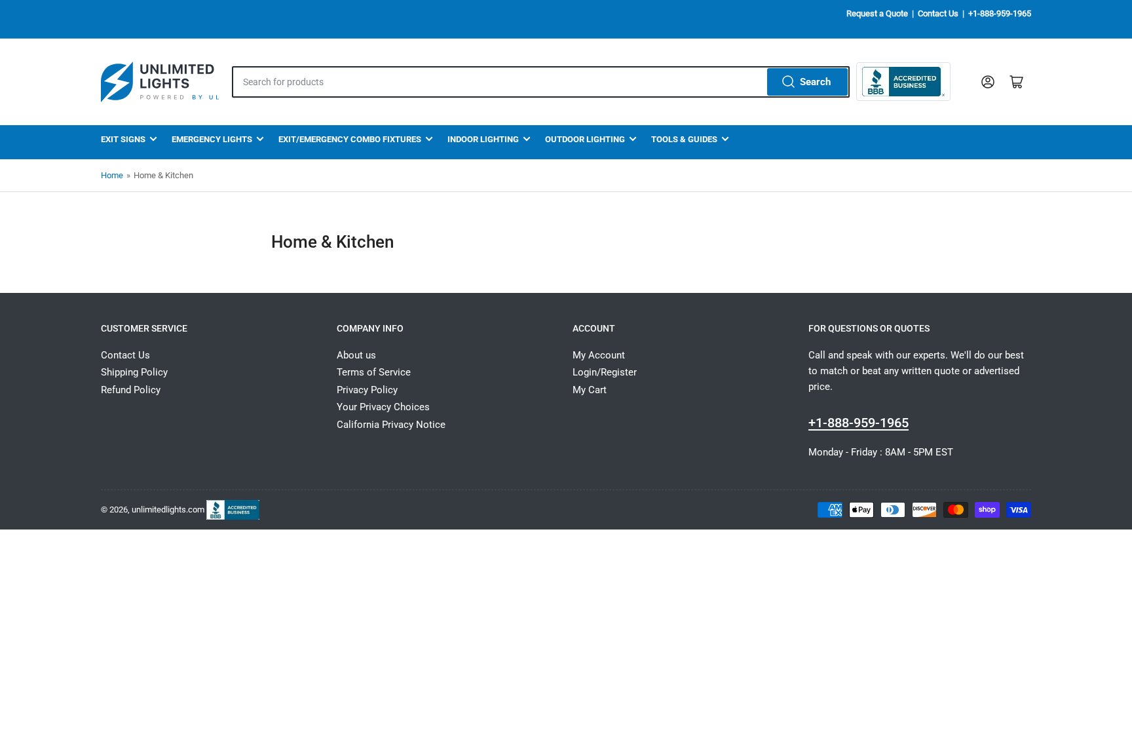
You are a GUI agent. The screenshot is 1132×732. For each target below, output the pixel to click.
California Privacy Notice (391, 425)
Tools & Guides (684, 139)
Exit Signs (123, 139)
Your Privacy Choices (383, 407)
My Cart (590, 390)
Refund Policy (130, 390)
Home (112, 175)
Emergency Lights (212, 139)
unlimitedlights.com (168, 509)
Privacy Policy (367, 390)
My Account (599, 355)
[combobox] (541, 82)
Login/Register (605, 372)
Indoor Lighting (483, 139)
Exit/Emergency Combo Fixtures (349, 139)
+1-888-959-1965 (999, 13)
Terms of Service (374, 372)
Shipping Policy (134, 372)
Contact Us (938, 13)
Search (815, 82)
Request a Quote (877, 13)
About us (356, 355)
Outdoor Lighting (585, 139)
